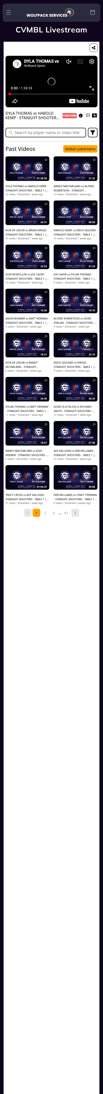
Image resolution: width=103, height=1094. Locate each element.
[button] (8, 12)
